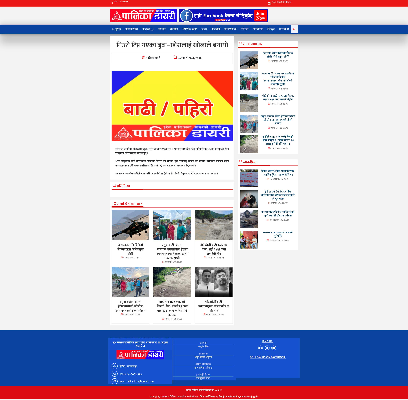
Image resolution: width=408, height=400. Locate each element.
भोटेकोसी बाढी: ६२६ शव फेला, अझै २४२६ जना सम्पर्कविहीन (278, 98)
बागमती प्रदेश (131, 29)
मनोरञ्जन (244, 29)
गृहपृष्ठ (118, 29)
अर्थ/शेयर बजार (189, 29)
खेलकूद (271, 29)
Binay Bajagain (249, 397)
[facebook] (223, 15)
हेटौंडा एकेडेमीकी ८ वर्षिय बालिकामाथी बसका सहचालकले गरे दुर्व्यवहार (278, 195)
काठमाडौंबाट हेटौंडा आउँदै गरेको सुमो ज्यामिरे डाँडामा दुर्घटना (277, 214)
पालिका (146, 29)
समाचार (162, 29)
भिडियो (282, 29)
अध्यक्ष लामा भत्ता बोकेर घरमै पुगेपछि (278, 234)
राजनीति (174, 29)
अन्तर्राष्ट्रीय (258, 29)
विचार (204, 29)
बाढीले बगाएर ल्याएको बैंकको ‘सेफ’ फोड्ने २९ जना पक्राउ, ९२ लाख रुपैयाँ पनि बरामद (278, 140)
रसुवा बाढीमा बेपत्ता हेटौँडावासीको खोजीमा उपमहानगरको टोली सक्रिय (278, 120)
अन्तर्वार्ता (216, 29)
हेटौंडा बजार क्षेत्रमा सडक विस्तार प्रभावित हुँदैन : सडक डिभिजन (277, 173)
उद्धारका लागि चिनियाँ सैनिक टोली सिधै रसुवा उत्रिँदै (278, 55)
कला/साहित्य (230, 29)
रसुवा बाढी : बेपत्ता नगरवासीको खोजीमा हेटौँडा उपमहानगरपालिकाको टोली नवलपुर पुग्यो (278, 78)
